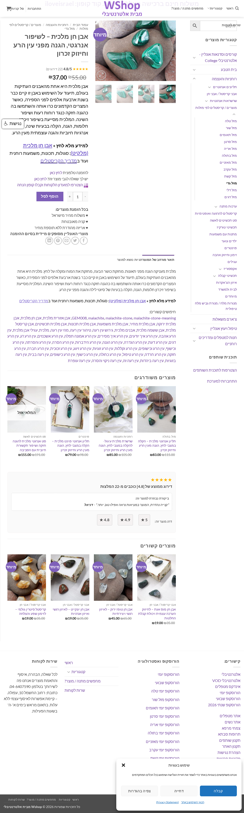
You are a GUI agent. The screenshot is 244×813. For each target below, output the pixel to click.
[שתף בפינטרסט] (58, 241)
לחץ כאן (56, 172)
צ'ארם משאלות (225, 319)
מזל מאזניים (228, 162)
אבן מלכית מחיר (142, 324)
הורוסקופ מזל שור (165, 699)
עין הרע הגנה (112, 342)
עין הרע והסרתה (38, 342)
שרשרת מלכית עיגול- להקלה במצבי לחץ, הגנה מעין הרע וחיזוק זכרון (115, 445)
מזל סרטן (230, 142)
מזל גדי (231, 183)
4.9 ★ (125, 520)
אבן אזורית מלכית (56, 318)
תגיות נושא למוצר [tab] (129, 260)
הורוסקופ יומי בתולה (163, 733)
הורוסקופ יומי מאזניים (162, 741)
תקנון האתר (231, 746)
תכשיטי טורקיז (227, 227)
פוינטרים (230, 248)
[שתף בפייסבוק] (84, 241)
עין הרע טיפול (132, 354)
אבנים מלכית (125, 330)
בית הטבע (229, 69)
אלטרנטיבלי (231, 674)
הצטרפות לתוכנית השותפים (215, 370)
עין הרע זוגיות (103, 348)
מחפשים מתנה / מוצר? (187, 8)
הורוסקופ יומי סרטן (164, 716)
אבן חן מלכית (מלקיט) (127, 300)
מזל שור (231, 128)
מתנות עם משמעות (223, 234)
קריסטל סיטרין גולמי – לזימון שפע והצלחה (30, 611)
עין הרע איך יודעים (143, 336)
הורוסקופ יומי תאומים (162, 708)
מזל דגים (230, 197)
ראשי (230, 8)
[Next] (168, 51)
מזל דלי (231, 190)
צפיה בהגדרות (139, 791)
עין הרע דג (28, 336)
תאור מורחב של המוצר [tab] (158, 260)
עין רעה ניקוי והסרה (107, 360)
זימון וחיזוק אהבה (225, 255)
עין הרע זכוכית (61, 348)
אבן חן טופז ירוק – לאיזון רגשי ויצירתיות (115, 611)
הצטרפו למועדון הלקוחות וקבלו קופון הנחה (50, 184)
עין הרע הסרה (63, 342)
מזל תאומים (228, 135)
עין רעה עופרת (79, 360)
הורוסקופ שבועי (228, 698)
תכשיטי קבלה (227, 275)
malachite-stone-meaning (155, 318)
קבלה (218, 791)
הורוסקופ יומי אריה (164, 724)
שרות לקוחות (231, 25)
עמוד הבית (80, 25)
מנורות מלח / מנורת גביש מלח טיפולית (216, 306)
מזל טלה (231, 121)
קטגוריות (216, 8)
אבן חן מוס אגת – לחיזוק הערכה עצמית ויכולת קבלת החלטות (157, 613)
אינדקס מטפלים (227, 686)
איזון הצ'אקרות (226, 282)
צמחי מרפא (231, 728)
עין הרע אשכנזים (50, 336)
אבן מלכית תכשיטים (51, 324)
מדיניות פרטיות (228, 758)
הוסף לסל (50, 196)
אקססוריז (230, 269)
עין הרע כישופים (62, 354)
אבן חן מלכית (31, 318)
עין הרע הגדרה (135, 342)
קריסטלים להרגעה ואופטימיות (216, 213)
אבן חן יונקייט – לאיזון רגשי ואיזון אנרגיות (71, 611)
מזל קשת (230, 176)
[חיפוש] (237, 8)
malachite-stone (119, 318)
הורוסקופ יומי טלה (165, 691)
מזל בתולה (229, 155)
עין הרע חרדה (155, 354)
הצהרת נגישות (229, 752)
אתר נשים (232, 722)
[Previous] (102, 51)
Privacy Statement (167, 802)
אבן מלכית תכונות (82, 324)
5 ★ (144, 520)
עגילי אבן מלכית (25, 330)
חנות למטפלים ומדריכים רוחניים (218, 340)
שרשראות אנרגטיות (223, 101)
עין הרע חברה (38, 348)
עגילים (232, 262)
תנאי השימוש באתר (192, 802)
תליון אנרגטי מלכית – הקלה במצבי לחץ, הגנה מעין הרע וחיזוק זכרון (157, 445)
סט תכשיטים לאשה (223, 220)
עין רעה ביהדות (152, 360)
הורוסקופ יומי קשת (164, 758)
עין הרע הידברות (88, 342)
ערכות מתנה (228, 206)
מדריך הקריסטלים (59, 160)
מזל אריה (230, 148)
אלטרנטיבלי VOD (226, 680)
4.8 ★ (104, 520)
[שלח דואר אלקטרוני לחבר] (67, 241)
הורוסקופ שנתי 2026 (224, 704)
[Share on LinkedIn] (49, 241)
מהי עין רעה (60, 330)
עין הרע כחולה (110, 354)
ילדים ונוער (229, 241)
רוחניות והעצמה (224, 78)
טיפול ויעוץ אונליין (223, 328)
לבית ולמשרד (227, 289)
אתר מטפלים (230, 715)
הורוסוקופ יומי (168, 674)
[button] (123, 765)
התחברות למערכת (222, 381)
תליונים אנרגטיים (225, 87)
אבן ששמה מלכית (150, 330)
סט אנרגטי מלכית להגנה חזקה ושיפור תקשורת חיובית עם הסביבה (29, 445)
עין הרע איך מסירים (113, 336)
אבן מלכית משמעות (112, 324)
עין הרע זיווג (82, 348)
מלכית (44, 330)
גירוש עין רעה (102, 330)
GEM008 (79, 318)
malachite (96, 318)
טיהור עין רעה (80, 330)
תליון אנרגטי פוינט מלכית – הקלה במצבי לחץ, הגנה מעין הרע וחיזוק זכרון (70, 445)
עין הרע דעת (157, 342)
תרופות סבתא (229, 734)
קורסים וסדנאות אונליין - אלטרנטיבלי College (218, 57)
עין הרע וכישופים (151, 348)
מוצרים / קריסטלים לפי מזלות (216, 108)
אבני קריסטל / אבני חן (222, 94)
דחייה (178, 791)
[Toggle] (194, 57)
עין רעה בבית (38, 354)
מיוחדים (231, 296)
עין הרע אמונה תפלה (80, 336)
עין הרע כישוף (87, 354)
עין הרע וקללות (126, 348)
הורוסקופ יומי (230, 692)
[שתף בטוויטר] (75, 241)
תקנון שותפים (229, 740)
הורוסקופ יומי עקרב (164, 749)
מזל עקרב (230, 169)
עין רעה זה (131, 360)
